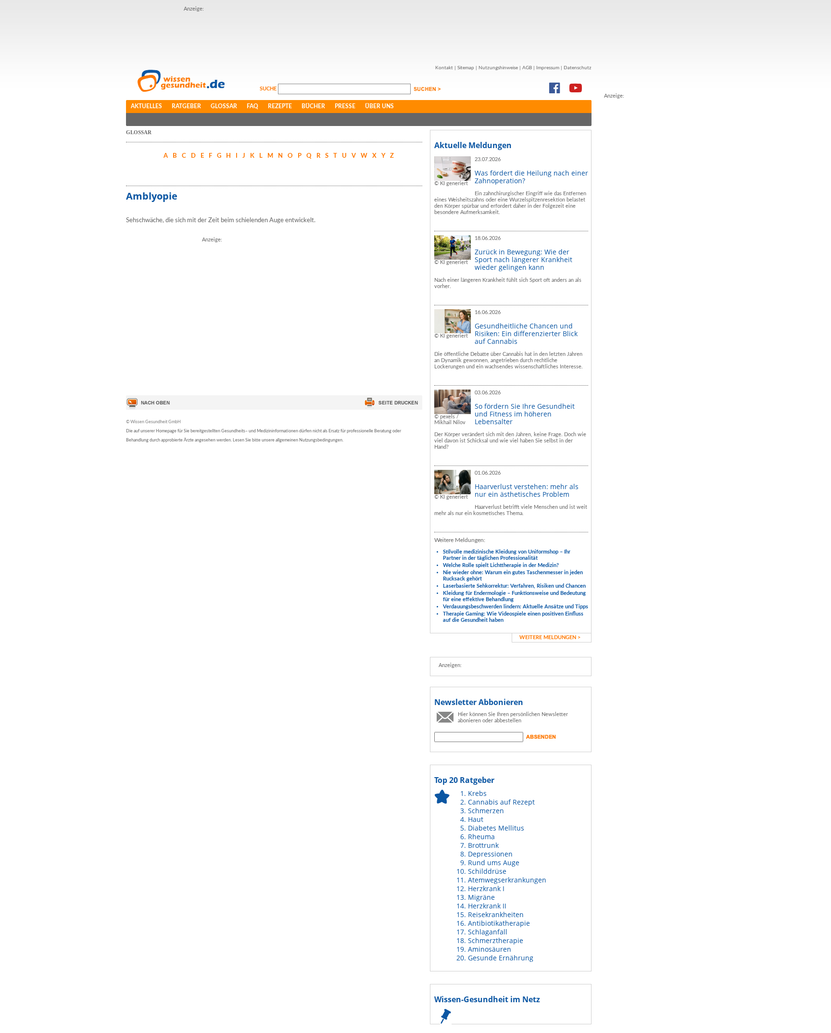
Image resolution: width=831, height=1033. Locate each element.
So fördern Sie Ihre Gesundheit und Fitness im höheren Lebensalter (525, 414)
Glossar (224, 106)
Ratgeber (186, 106)
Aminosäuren (489, 949)
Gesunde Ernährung (500, 957)
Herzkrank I (486, 888)
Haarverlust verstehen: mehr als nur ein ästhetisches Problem (527, 490)
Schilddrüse (487, 871)
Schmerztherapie (495, 940)
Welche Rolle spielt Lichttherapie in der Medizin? (501, 565)
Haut (475, 819)
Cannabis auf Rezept (501, 801)
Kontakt (444, 67)
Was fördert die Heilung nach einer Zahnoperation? (531, 176)
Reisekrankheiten (496, 914)
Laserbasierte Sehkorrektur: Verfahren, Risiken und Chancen (514, 586)
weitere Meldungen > (549, 637)
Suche (269, 88)
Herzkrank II (487, 905)
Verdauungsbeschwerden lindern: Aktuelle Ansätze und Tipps (515, 606)
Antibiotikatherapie (499, 923)
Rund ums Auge (493, 862)
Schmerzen (486, 810)
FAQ (252, 106)
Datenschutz (578, 67)
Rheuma (481, 836)
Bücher (313, 106)
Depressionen (490, 853)
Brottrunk (483, 845)
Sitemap (465, 67)
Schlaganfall (487, 931)
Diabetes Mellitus (496, 827)
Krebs (477, 793)
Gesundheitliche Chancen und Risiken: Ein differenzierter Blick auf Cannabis (526, 333)
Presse (345, 106)
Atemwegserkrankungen (507, 879)
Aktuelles (146, 106)
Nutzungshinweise (498, 67)
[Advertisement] (359, 35)
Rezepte (280, 106)
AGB (527, 67)
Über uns (379, 106)
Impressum (547, 67)
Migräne (481, 897)
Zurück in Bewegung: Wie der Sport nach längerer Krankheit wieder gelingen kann (523, 259)
